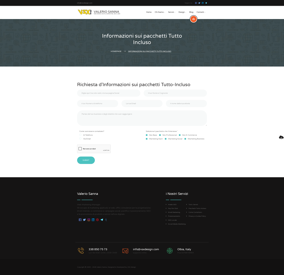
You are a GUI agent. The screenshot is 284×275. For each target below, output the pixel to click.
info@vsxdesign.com (84, 3)
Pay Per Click (173, 208)
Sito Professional (170, 135)
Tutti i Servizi (193, 204)
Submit (86, 160)
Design (182, 12)
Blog (191, 12)
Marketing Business (196, 139)
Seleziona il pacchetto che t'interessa (162, 131)
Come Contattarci (195, 212)
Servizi (171, 12)
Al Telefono (88, 135)
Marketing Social (175, 139)
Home (149, 12)
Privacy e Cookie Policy (197, 216)
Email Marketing (174, 212)
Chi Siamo (160, 12)
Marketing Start (156, 139)
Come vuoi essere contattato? (91, 131)
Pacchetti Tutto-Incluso (197, 208)
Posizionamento (174, 216)
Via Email (87, 139)
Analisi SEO (172, 204)
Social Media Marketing (177, 224)
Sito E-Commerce (189, 135)
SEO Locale (172, 220)
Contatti (201, 12)
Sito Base (153, 135)
